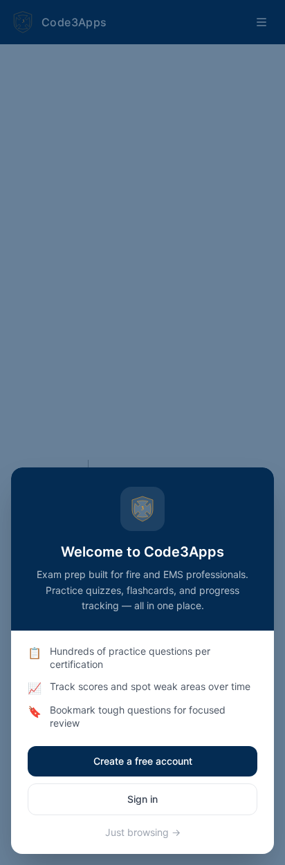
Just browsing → (143, 832)
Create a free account (142, 761)
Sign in (142, 799)
